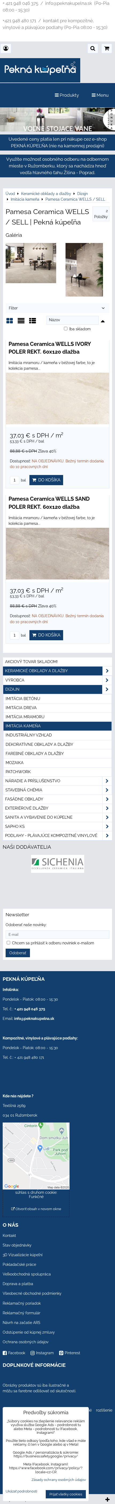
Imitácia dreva (21, 707)
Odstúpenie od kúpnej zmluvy (29, 1332)
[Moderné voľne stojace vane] (57, 130)
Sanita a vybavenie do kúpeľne (38, 817)
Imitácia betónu (23, 698)
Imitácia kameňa (23, 726)
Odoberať (17, 953)
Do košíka (48, 479)
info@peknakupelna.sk (34, 1018)
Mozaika (15, 762)
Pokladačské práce (19, 1264)
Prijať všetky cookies (65, 1494)
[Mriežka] (10, 323)
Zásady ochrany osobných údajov (59, 1480)
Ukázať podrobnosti (21, 1491)
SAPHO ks (15, 826)
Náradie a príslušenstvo (32, 781)
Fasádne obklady (24, 799)
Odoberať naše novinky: (26, 925)
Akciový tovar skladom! (31, 661)
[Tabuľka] (33, 323)
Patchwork (18, 771)
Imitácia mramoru (25, 716)
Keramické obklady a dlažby (36, 670)
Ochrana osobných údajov (25, 1342)
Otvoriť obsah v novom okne (38, 1209)
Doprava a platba (18, 1284)
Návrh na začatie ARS (21, 1322)
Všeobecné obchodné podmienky (32, 1293)
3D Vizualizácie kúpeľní (23, 1255)
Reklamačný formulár (21, 1313)
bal (23, 480)
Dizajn (12, 689)
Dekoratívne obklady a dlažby (39, 744)
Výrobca (14, 680)
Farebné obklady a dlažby (35, 753)
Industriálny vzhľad (29, 735)
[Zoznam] (21, 323)
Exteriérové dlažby (26, 808)
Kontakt (9, 1235)
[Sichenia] (57, 871)
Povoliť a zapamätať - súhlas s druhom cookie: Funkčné (36, 1192)
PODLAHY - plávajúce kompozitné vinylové (51, 835)
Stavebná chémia (23, 790)
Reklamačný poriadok (22, 1303)
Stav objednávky (17, 1245)
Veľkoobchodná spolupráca (27, 1274)
